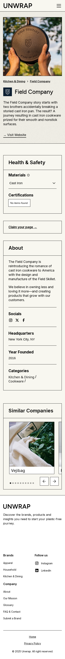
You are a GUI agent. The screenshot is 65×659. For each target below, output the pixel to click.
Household (9, 569)
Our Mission (10, 598)
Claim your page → (22, 227)
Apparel (8, 562)
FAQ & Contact (11, 611)
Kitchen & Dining (13, 576)
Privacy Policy (32, 643)
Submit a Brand (12, 618)
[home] (17, 5)
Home (32, 636)
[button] (58, 5)
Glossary (8, 605)
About (6, 591)
